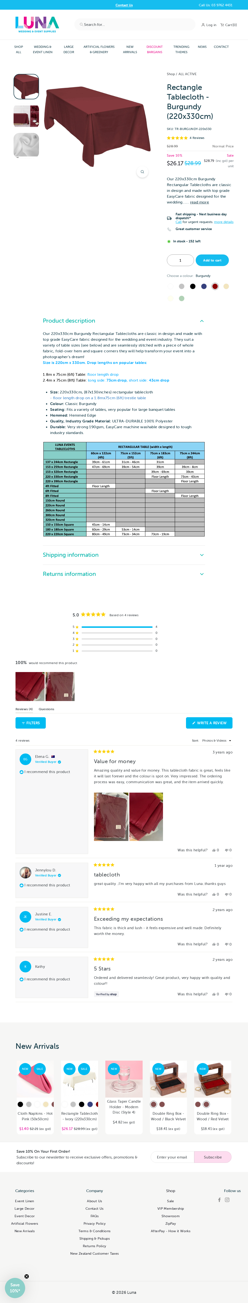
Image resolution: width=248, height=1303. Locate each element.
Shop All (18, 49)
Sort (195, 740)
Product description (69, 320)
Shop (171, 74)
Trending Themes (181, 49)
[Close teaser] (26, 1276)
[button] (200, 138)
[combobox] (134, 24)
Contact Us (94, 1208)
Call (179, 222)
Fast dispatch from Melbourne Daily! (124, 5)
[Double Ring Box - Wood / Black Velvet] (153, 1104)
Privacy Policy (95, 1223)
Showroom (171, 1216)
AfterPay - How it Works (170, 1231)
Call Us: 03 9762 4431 (215, 5)
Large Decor (68, 49)
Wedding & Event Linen (43, 49)
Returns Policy (94, 1246)
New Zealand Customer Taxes (94, 1253)
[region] (46, 686)
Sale (170, 1201)
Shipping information (71, 554)
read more (199, 202)
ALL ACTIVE (187, 74)
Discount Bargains (155, 49)
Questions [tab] (46, 710)
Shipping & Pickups (94, 1238)
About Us (94, 1201)
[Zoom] (142, 172)
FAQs (95, 1216)
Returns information (69, 573)
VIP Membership (170, 1208)
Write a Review (214, 724)
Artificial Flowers (24, 1223)
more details (223, 222)
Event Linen (24, 1201)
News (202, 47)
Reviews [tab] (24, 710)
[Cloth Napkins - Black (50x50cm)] (20, 1104)
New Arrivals (130, 49)
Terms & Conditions (94, 1231)
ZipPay (170, 1223)
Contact (221, 47)
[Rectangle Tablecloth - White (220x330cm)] (170, 286)
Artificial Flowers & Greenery (99, 49)
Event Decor (25, 1216)
